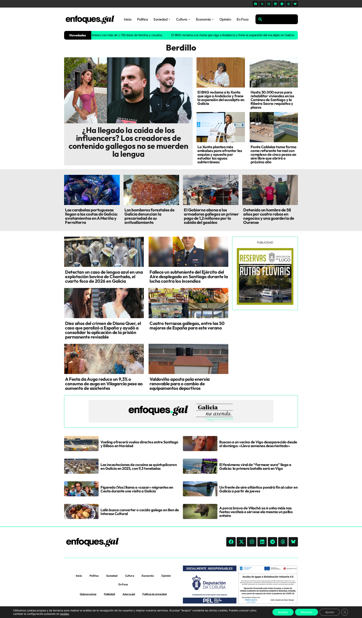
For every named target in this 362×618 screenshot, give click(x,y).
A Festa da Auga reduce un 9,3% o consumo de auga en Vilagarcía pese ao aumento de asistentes (104, 383)
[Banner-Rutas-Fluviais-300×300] (265, 304)
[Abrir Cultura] (189, 19)
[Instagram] (269, 4)
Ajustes (329, 612)
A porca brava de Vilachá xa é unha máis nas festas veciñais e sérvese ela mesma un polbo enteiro (256, 512)
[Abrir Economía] (213, 19)
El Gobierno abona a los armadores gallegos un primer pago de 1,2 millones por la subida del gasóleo (211, 216)
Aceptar (283, 612)
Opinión (166, 575)
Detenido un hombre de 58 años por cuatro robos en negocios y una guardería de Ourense (268, 216)
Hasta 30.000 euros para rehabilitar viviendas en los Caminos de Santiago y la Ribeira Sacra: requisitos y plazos (272, 100)
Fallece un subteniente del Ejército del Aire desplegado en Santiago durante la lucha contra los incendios (189, 276)
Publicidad (109, 594)
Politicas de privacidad (154, 594)
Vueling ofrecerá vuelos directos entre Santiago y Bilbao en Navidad (139, 444)
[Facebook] (255, 4)
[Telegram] (282, 4)
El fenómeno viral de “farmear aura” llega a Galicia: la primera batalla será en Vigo (255, 466)
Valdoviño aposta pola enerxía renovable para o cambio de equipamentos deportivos (180, 383)
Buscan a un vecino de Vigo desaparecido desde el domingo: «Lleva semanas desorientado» (258, 444)
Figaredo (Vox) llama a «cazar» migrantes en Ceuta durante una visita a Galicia (136, 489)
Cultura (129, 575)
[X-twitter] (262, 4)
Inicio (79, 575)
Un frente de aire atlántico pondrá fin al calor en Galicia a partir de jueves (258, 489)
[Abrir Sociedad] (169, 19)
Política (94, 575)
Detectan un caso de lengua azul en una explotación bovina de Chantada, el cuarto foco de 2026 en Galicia (104, 276)
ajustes (64, 613)
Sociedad (111, 575)
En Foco (123, 584)
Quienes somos (88, 594)
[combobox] (276, 19)
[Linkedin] (275, 4)
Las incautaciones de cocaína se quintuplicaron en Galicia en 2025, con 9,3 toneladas (138, 466)
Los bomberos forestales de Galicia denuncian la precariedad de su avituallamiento (149, 216)
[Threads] (288, 4)
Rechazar (306, 612)
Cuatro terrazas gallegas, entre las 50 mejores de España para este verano (187, 325)
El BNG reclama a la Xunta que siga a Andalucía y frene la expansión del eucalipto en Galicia (211, 35)
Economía (148, 575)
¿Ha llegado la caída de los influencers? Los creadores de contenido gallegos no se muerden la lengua (128, 142)
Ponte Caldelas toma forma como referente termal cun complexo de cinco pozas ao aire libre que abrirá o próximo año (273, 154)
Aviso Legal (129, 594)
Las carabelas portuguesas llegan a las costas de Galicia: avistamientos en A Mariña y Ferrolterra (91, 216)
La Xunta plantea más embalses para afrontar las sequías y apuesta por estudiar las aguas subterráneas (219, 154)
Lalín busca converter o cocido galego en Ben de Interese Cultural (139, 511)
